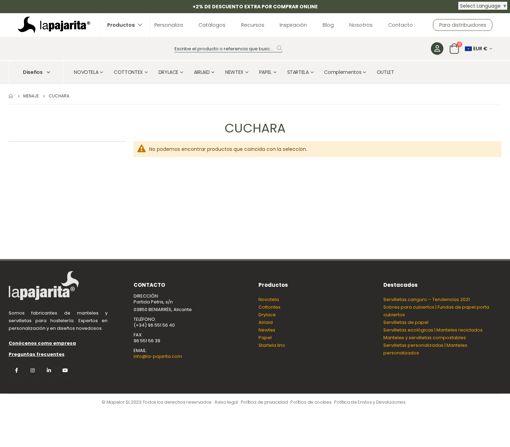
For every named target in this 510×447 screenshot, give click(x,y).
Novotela (268, 299)
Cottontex (269, 307)
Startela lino (271, 345)
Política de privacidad (264, 402)
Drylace (267, 314)
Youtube (65, 370)
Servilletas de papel (405, 322)
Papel (265, 337)
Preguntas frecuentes (37, 354)
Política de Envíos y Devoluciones (369, 402)
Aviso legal (226, 402)
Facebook (16, 370)
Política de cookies (310, 402)
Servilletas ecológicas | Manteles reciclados (433, 330)
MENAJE (31, 96)
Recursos (252, 25)
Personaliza (168, 25)
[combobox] (228, 49)
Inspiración (293, 25)
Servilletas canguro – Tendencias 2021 (426, 299)
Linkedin (49, 370)
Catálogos (212, 25)
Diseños (33, 72)
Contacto (400, 25)
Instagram (33, 370)
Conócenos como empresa (42, 343)
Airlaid (265, 322)
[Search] (279, 48)
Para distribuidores (462, 25)
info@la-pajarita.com (158, 356)
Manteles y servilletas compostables (424, 337)
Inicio (11, 96)
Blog (328, 25)
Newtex (266, 330)
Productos (121, 25)
